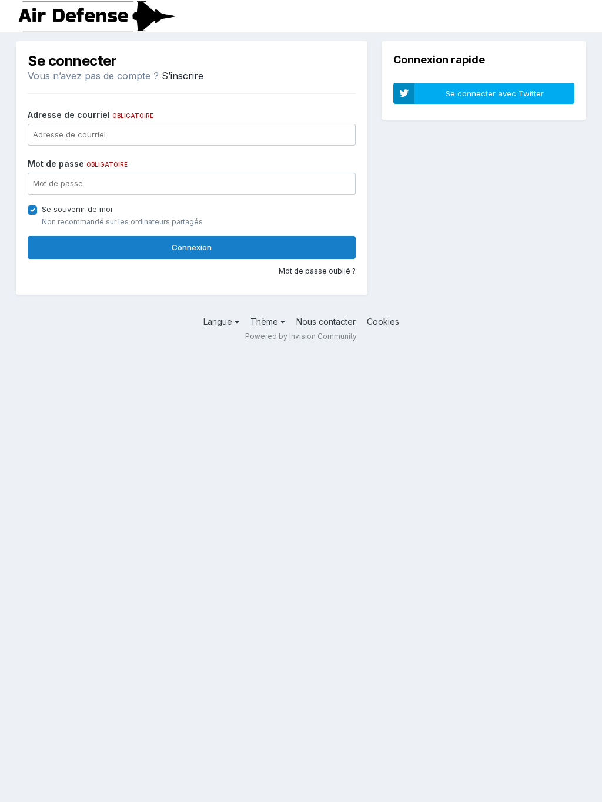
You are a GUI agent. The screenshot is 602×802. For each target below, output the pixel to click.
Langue (219, 321)
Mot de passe (78, 164)
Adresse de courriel (90, 115)
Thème (265, 321)
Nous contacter (326, 321)
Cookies (383, 321)
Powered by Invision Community (301, 336)
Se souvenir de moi (77, 209)
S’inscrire (182, 76)
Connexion (192, 247)
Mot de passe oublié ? (317, 271)
